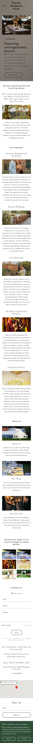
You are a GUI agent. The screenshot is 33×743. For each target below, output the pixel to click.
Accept (24, 738)
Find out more (13, 75)
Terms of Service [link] (17, 640)
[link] (16, 9)
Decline (8, 738)
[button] (4, 6)
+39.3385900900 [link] (9, 39)
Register (16, 715)
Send (16, 632)
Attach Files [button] (7, 625)
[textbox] (16, 599)
